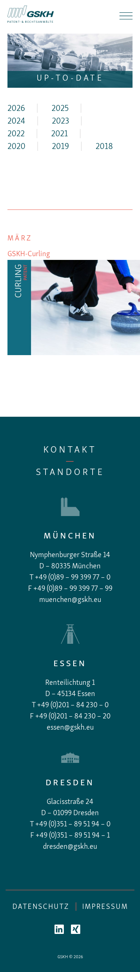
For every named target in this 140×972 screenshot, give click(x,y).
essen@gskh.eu (70, 728)
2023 (60, 121)
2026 (16, 109)
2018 (104, 147)
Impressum (105, 907)
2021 (59, 134)
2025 (60, 109)
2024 (16, 121)
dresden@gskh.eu (70, 847)
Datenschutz (40, 907)
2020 (16, 147)
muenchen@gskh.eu (70, 600)
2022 (16, 134)
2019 (60, 147)
